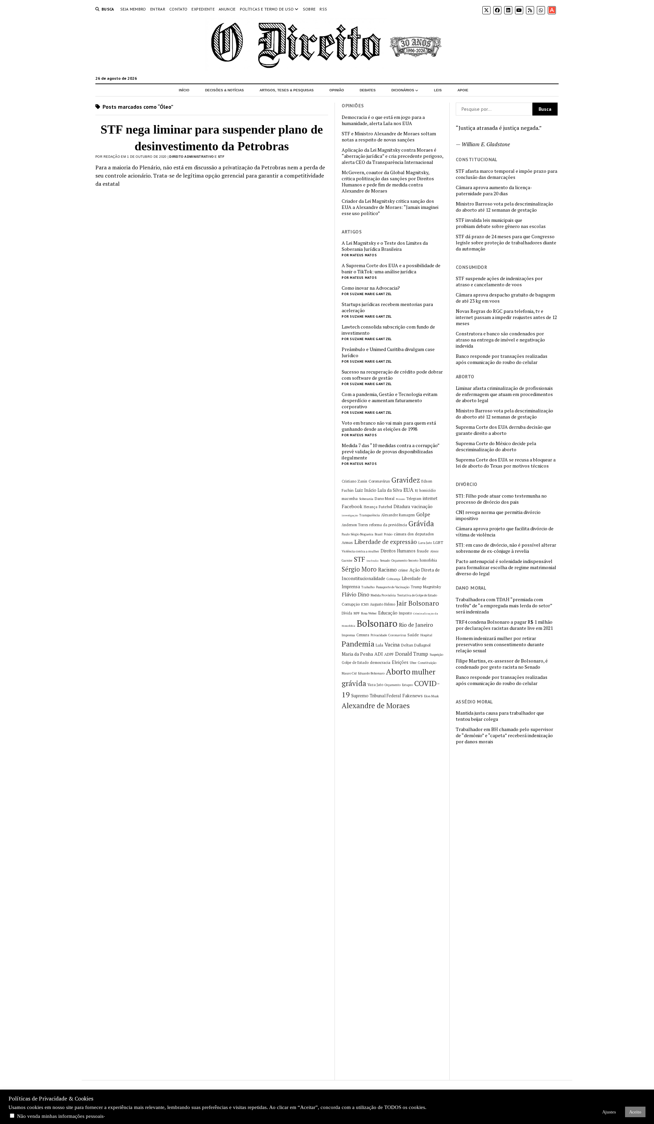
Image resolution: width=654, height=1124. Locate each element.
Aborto (398, 671)
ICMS (365, 604)
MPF (357, 613)
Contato (178, 9)
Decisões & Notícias (224, 90)
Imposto (405, 613)
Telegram (413, 498)
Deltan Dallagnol (416, 645)
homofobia (428, 560)
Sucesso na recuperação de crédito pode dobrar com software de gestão (392, 375)
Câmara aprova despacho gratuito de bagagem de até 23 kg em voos (505, 298)
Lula (379, 645)
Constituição (427, 662)
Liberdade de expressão (385, 542)
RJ (416, 490)
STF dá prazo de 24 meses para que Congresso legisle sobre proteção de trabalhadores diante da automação (506, 242)
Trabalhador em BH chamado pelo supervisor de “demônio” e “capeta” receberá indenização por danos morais (504, 735)
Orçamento (393, 685)
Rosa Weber (369, 613)
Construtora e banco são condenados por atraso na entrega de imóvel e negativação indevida (500, 340)
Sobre (309, 9)
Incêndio (372, 560)
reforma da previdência (388, 524)
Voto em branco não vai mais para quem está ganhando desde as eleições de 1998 (389, 426)
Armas (347, 542)
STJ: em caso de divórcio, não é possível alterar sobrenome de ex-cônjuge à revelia (506, 548)
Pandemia (358, 644)
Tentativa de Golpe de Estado (417, 595)
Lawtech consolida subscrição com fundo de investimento (388, 330)
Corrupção (351, 604)
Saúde (413, 634)
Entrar (157, 9)
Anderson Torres (355, 524)
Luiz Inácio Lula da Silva (378, 490)
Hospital (426, 635)
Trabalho (368, 587)
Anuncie (227, 9)
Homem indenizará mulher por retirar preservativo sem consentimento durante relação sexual (500, 644)
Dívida (347, 613)
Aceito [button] (635, 1111)
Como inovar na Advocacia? (371, 288)
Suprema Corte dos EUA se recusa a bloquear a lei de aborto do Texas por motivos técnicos (506, 463)
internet (430, 498)
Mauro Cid (349, 673)
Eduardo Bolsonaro (371, 673)
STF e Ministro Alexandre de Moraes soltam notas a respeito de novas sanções (389, 137)
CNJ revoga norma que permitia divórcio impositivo (498, 515)
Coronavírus (379, 481)
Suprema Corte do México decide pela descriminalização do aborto (496, 446)
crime (403, 570)
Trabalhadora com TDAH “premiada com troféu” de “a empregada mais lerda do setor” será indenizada (504, 605)
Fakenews (412, 696)
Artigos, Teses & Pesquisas (287, 90)
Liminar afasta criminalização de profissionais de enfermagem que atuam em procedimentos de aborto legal (504, 394)
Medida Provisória (383, 595)
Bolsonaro (377, 623)
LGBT (438, 542)
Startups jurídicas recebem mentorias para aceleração (387, 307)
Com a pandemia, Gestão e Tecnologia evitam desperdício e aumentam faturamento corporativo (389, 400)
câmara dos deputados (414, 533)
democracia (380, 662)
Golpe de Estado (355, 662)
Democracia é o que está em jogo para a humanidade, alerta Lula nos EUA (383, 120)
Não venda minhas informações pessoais (60, 1116)
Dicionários (402, 90)
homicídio (427, 490)
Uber (413, 662)
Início (184, 90)
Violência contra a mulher (360, 551)
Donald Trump (411, 654)
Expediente (203, 9)
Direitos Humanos (398, 551)
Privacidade (379, 635)
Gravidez (405, 480)
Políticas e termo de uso (267, 9)
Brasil (379, 534)
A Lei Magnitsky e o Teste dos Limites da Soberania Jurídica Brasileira (385, 246)
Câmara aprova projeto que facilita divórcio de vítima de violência (505, 532)
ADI (378, 654)
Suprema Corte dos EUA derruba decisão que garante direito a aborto (503, 430)
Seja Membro (133, 9)
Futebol (385, 506)
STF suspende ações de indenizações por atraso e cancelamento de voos (499, 281)
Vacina (392, 644)
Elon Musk (431, 696)
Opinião (336, 90)
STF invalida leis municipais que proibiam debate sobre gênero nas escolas (501, 223)
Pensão (400, 499)
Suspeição (436, 654)
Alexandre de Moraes (376, 705)
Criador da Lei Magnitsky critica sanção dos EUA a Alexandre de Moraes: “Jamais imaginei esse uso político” (390, 207)
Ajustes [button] (609, 1111)
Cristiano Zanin (354, 481)
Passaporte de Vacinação (392, 587)
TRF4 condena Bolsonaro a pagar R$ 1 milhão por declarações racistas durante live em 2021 (504, 625)
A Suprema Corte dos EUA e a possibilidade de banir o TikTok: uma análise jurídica (391, 268)
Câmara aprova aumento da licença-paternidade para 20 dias (494, 190)
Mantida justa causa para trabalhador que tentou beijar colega (500, 716)
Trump (416, 586)
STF (221, 156)
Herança (370, 506)
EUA (408, 489)
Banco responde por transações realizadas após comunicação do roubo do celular (501, 359)
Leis (438, 90)
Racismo (387, 569)
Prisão (388, 534)
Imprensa (348, 635)
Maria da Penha (357, 654)
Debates (368, 90)
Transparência (369, 515)
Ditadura (401, 507)
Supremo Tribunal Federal (376, 696)
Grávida (421, 523)
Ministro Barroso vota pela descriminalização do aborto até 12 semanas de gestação (504, 207)
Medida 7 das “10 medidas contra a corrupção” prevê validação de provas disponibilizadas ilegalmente (390, 451)
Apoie (462, 90)
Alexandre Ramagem (398, 515)
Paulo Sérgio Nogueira (357, 534)
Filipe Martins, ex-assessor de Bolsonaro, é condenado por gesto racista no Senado (502, 664)
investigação (350, 515)
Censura (362, 635)
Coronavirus (397, 635)
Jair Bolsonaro (417, 603)
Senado (385, 560)
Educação (388, 613)
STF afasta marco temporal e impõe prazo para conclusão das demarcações (506, 174)
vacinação (422, 506)
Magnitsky (432, 586)
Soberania (366, 499)
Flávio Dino (355, 594)
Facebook (352, 506)
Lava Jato (425, 543)
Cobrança (393, 579)
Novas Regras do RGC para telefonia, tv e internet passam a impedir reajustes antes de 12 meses (506, 317)
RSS (323, 9)
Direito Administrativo (191, 156)
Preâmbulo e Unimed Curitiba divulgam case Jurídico (388, 352)
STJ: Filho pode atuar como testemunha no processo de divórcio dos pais (501, 499)
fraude (423, 550)
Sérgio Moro (359, 569)
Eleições (400, 662)
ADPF (389, 654)
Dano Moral (384, 498)
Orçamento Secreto (404, 560)
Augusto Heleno (382, 604)
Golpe (423, 514)
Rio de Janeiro (416, 624)
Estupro (407, 685)
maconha (350, 498)
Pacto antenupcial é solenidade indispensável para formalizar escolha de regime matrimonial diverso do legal (506, 567)
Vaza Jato (375, 684)
